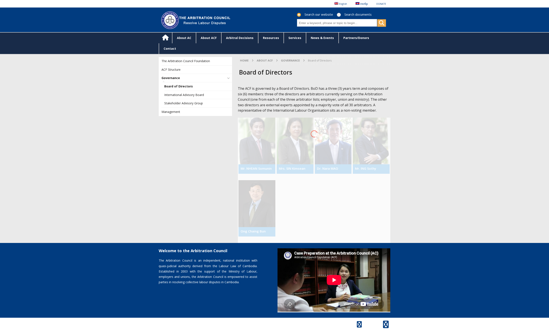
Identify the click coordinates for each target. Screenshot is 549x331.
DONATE (381, 3)
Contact (170, 48)
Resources (271, 38)
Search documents (358, 14)
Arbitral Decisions (239, 38)
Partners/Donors (356, 38)
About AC (184, 38)
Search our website (319, 14)
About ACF (209, 38)
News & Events (322, 38)
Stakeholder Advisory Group (183, 103)
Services (294, 38)
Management (170, 112)
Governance (170, 78)
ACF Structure (171, 69)
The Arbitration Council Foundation (185, 61)
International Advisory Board (184, 95)
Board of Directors (178, 86)
